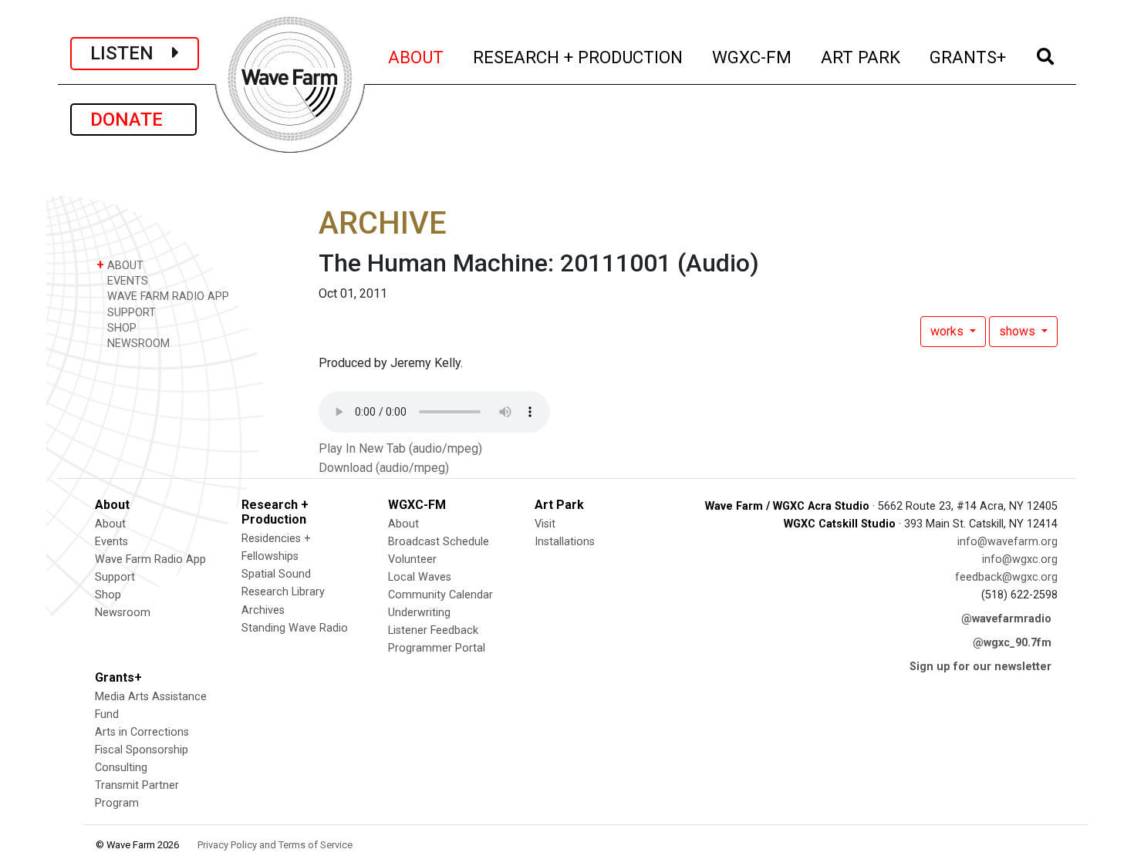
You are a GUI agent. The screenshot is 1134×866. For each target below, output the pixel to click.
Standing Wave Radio (294, 628)
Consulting (121, 767)
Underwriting (419, 612)
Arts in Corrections (142, 732)
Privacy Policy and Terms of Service (275, 845)
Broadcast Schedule (438, 541)
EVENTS (126, 281)
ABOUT (416, 56)
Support (115, 577)
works (948, 331)
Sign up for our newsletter (980, 666)
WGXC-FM (752, 56)
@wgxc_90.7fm (1012, 642)
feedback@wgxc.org (1006, 577)
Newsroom (122, 612)
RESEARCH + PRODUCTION (578, 56)
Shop (108, 594)
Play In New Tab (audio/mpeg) (400, 448)
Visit (545, 524)
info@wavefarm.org (1007, 541)
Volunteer (412, 559)
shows (1018, 331)
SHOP (120, 328)
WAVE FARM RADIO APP (166, 296)
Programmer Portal (436, 648)
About (110, 524)
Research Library (283, 591)
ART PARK (861, 56)
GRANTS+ (968, 56)
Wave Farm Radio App (150, 559)
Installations (565, 541)
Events (111, 541)
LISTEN (131, 53)
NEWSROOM (137, 343)
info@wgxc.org (1020, 559)
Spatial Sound (276, 574)
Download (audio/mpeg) (384, 467)
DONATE (133, 119)
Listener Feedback (433, 630)
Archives (263, 610)
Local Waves (419, 577)
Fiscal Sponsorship (141, 749)
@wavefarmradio (1006, 618)
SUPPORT (130, 312)
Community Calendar (440, 594)
